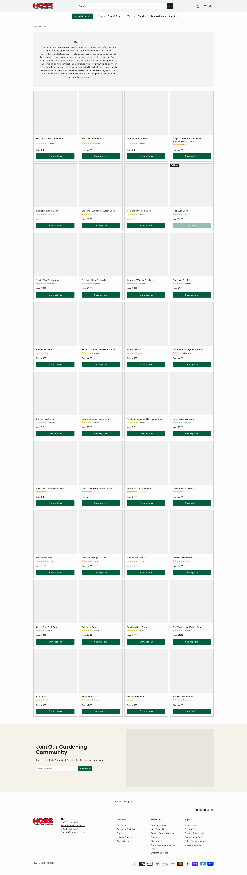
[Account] (205, 6)
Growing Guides (158, 825)
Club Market (156, 841)
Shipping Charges (159, 852)
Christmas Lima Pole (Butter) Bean (98, 210)
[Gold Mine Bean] (101, 601)
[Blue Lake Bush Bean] (101, 113)
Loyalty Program (125, 837)
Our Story (121, 825)
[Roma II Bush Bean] (55, 324)
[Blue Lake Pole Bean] (192, 254)
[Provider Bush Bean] (55, 393)
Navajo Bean (88, 696)
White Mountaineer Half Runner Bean (145, 419)
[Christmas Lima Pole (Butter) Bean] (101, 185)
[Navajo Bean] (101, 671)
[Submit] (170, 6)
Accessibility (123, 841)
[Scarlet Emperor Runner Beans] (101, 393)
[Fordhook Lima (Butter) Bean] (101, 254)
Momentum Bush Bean (183, 488)
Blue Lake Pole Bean (182, 280)
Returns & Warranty (194, 833)
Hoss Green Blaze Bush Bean (50, 138)
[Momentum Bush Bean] (192, 463)
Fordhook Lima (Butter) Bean (95, 280)
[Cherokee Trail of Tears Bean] (55, 463)
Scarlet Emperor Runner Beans (96, 419)
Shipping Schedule (193, 845)
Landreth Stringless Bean (94, 557)
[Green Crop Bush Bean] (55, 601)
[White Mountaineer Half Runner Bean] (146, 393)
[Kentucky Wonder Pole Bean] (146, 254)
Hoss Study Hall (158, 829)
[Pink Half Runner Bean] (192, 671)
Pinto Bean (41, 696)
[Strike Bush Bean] (55, 532)
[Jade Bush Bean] (192, 185)
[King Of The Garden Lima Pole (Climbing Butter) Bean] (192, 113)
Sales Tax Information (195, 841)
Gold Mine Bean (89, 627)
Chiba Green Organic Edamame (97, 488)
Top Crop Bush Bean (137, 627)
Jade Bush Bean (180, 210)
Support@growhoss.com (73, 832)
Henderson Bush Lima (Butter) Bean (99, 349)
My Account (190, 825)
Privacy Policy (191, 829)
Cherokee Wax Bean (182, 557)
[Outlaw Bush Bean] (146, 671)
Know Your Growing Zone (163, 845)
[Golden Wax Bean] (146, 532)
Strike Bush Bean (44, 557)
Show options (49, 157)
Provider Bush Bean (45, 419)
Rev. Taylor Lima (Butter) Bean (187, 627)
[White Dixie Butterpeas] (55, 254)
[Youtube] (205, 809)
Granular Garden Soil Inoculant (83, 67)
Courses (154, 837)
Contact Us (122, 833)
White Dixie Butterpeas (47, 280)
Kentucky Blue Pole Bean (139, 210)
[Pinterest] (212, 809)
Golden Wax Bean (136, 557)
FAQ (153, 848)
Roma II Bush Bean (45, 349)
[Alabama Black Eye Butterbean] (192, 324)
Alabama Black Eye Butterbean (188, 349)
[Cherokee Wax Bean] (192, 532)
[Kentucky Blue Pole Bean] (146, 185)
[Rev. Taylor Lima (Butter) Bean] (192, 601)
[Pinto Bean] (55, 671)
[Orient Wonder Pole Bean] (146, 463)
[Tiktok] (208, 809)
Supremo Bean (134, 349)
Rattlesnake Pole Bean (47, 210)
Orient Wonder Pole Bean (139, 488)
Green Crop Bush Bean (47, 627)
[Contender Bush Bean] (146, 113)
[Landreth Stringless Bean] (101, 532)
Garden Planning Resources (164, 833)
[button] (199, 6)
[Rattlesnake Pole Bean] (55, 185)
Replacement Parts (194, 837)
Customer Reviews (126, 829)
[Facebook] (197, 809)
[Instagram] (201, 809)
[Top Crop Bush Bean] (146, 601)
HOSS (52, 863)
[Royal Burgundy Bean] (192, 393)
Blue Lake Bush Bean (92, 138)
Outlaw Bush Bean (136, 696)
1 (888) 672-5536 (70, 829)
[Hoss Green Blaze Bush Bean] (55, 113)
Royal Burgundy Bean (183, 419)
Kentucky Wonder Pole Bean (140, 280)
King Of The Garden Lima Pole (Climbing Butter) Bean (187, 140)
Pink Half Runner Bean (183, 696)
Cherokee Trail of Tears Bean (50, 488)
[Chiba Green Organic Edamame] (101, 463)
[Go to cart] (210, 6)
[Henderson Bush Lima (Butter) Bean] (101, 324)
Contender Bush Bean (137, 138)
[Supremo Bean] (146, 324)
